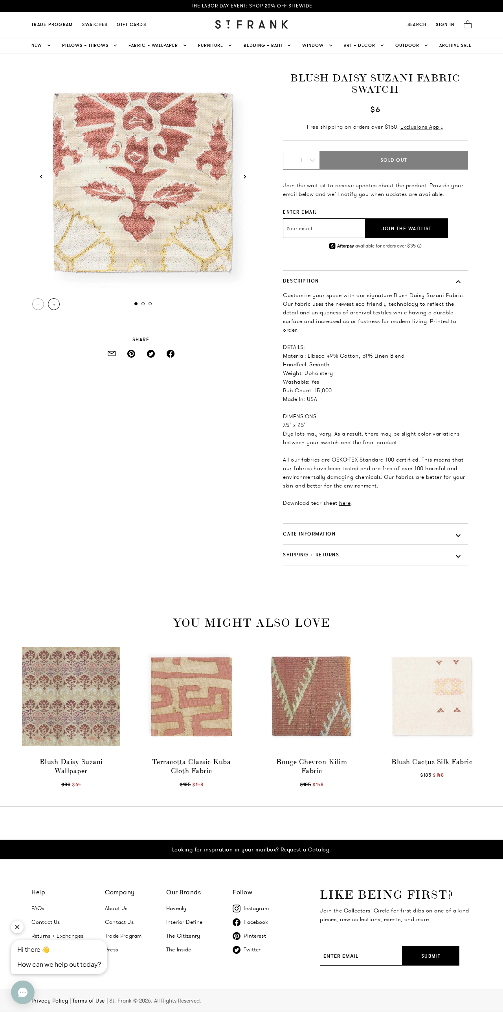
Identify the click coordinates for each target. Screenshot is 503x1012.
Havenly (176, 908)
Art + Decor (359, 45)
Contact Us (119, 921)
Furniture (210, 45)
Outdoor (407, 45)
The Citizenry (183, 935)
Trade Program (52, 24)
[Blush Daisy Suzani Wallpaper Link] (71, 696)
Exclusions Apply (422, 126)
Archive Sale (455, 45)
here (345, 502)
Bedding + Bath (263, 45)
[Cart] (465, 24)
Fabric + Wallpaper (153, 45)
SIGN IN (445, 24)
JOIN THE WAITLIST (407, 228)
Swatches (94, 24)
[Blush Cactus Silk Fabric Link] (432, 696)
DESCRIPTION (301, 281)
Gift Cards (131, 24)
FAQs (37, 908)
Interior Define (184, 921)
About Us (116, 908)
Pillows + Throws (85, 45)
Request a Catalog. (306, 849)
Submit (431, 956)
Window (313, 45)
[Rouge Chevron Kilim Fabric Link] (312, 696)
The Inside (178, 949)
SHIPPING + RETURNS (311, 555)
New (36, 45)
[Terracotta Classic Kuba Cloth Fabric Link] (191, 696)
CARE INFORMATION (309, 534)
